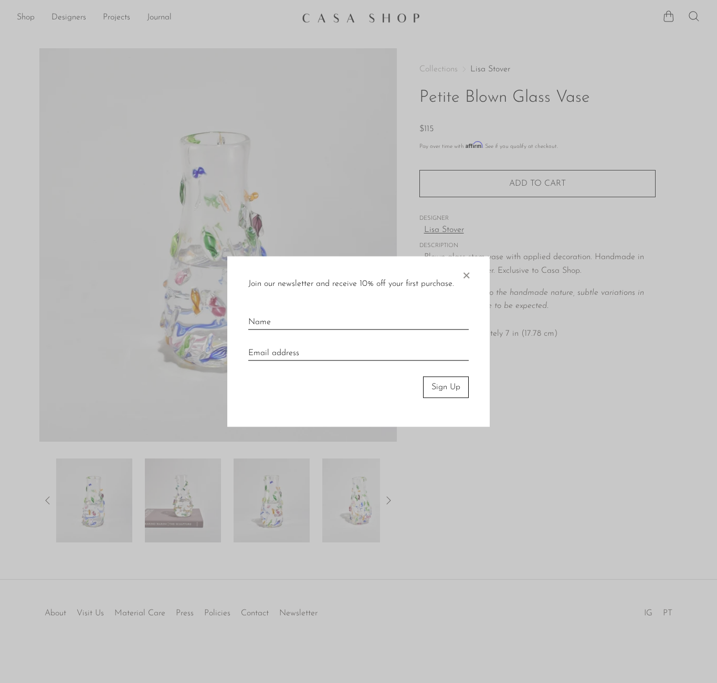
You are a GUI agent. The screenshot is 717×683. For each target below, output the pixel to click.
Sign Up (445, 387)
